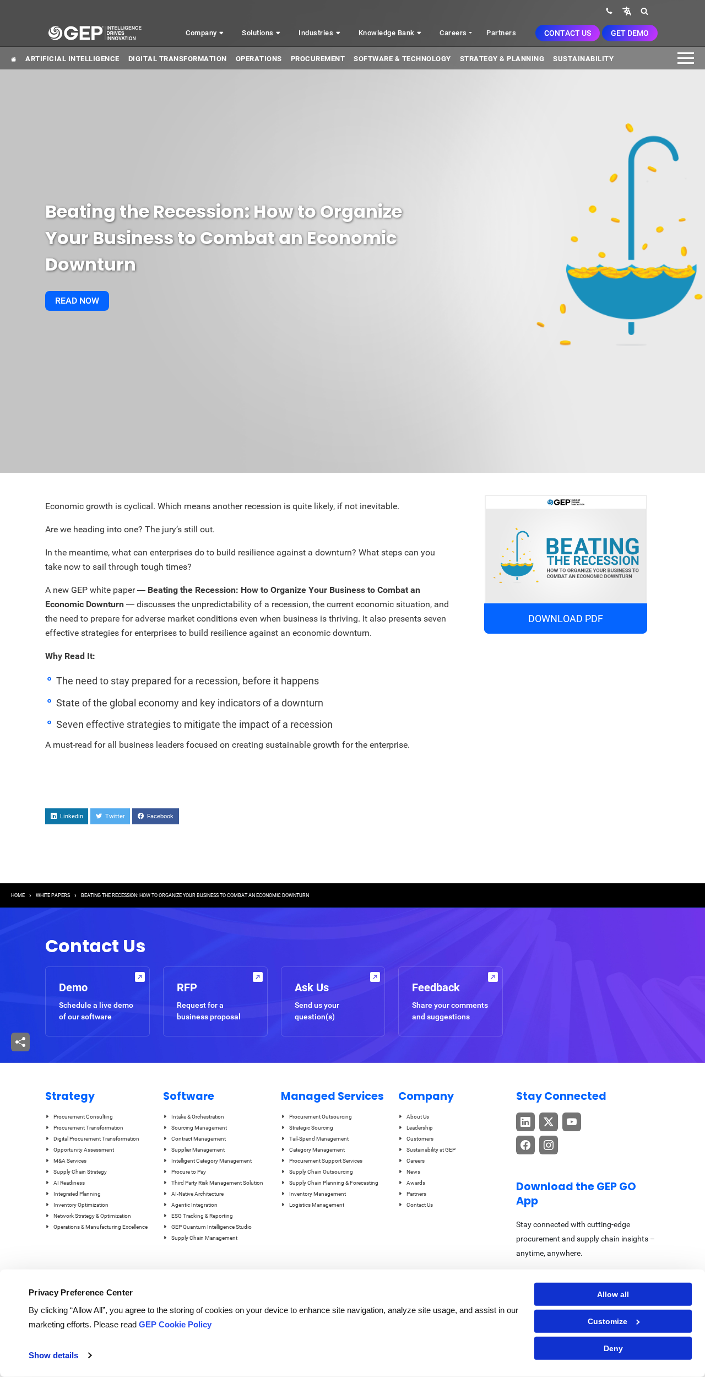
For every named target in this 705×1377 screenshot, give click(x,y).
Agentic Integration (194, 1205)
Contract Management (198, 1139)
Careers (453, 33)
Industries (317, 33)
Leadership (419, 1128)
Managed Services (332, 1096)
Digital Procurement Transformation (96, 1139)
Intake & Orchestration (197, 1117)
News (413, 1172)
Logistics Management (316, 1205)
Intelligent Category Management (211, 1161)
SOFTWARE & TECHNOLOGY (402, 59)
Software (188, 1096)
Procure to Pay (188, 1172)
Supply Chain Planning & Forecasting (333, 1183)
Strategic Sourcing (311, 1128)
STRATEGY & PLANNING (502, 59)
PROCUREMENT (318, 59)
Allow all (613, 1294)
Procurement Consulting (83, 1117)
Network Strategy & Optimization (92, 1216)
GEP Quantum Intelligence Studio (211, 1227)
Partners (501, 33)
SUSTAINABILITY (583, 59)
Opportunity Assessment (83, 1150)
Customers (419, 1139)
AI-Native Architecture (197, 1194)
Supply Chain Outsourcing (321, 1172)
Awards (415, 1183)
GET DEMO (630, 33)
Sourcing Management (199, 1128)
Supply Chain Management (204, 1238)
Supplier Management (198, 1150)
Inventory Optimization (81, 1205)
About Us (417, 1117)
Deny (613, 1348)
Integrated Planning (77, 1194)
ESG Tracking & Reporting (202, 1216)
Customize (607, 1321)
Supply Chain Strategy (80, 1172)
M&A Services (69, 1161)
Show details (53, 1355)
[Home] (94, 33)
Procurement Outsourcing (320, 1117)
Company (202, 33)
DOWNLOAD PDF (565, 618)
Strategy (70, 1096)
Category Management (317, 1150)
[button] (627, 10)
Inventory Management (317, 1194)
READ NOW (77, 300)
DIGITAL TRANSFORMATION (177, 59)
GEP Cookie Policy (175, 1324)
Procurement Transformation (88, 1128)
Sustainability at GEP (430, 1150)
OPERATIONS (259, 59)
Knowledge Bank (388, 33)
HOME (18, 895)
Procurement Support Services (325, 1161)
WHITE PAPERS (53, 895)
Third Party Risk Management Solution (217, 1183)
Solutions (258, 33)
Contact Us (567, 33)
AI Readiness (69, 1183)
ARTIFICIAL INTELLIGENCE (72, 59)
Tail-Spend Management (319, 1139)
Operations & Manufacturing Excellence (100, 1227)
